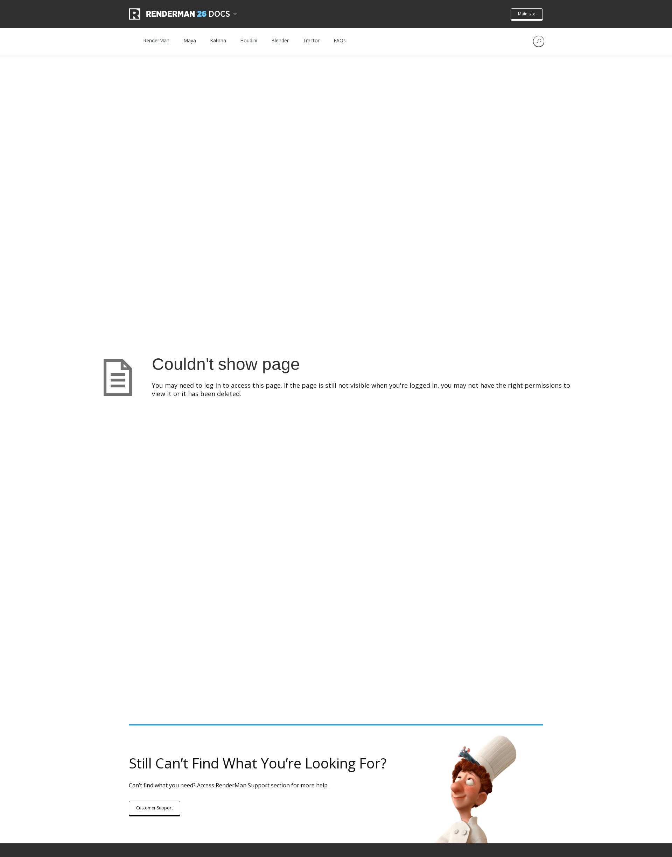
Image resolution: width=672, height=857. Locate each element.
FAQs (340, 40)
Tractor (311, 40)
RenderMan (156, 40)
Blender (280, 40)
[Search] (538, 41)
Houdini (248, 40)
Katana (218, 40)
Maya (189, 40)
